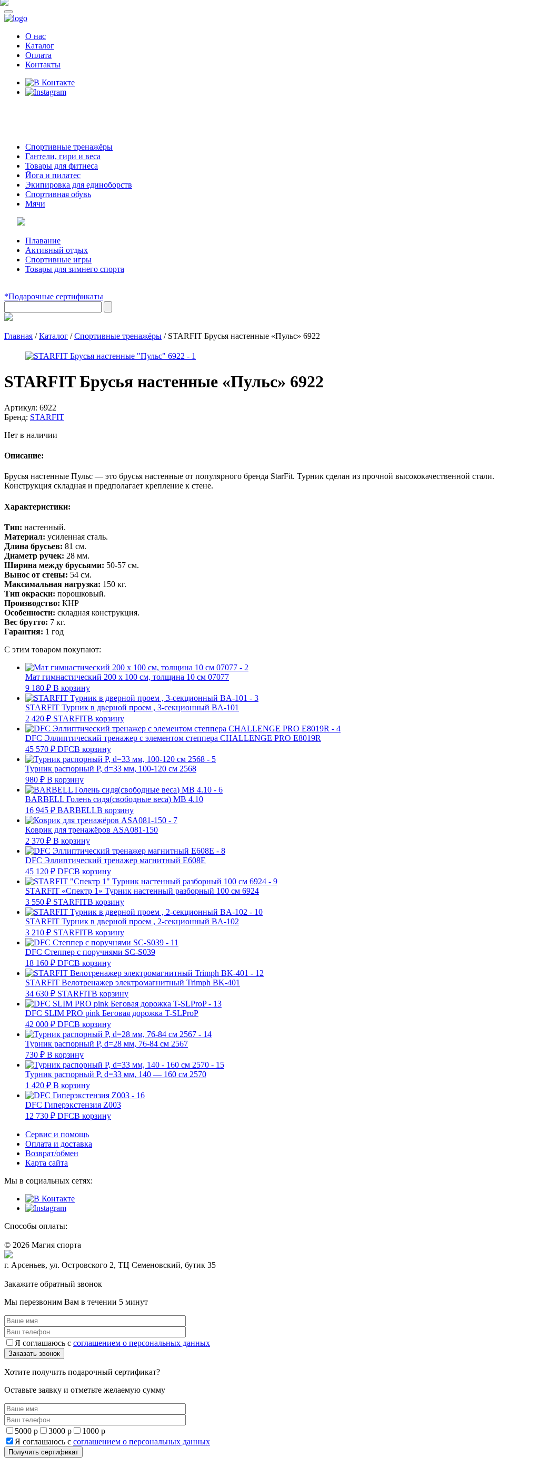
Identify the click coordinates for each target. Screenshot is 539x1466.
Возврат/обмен (51, 1153)
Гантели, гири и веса (63, 156)
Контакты (43, 64)
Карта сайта (46, 1162)
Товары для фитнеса (61, 165)
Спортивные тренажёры (69, 146)
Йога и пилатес (53, 175)
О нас (35, 36)
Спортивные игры (58, 259)
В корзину (71, 687)
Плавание (43, 240)
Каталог (39, 45)
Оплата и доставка (58, 1143)
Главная (18, 335)
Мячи (35, 203)
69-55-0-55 (36, 111)
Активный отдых (56, 250)
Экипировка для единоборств (78, 184)
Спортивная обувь (58, 194)
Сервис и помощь (57, 1134)
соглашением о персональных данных (141, 1342)
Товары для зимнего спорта (74, 269)
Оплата (38, 55)
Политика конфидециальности (52, 1275)
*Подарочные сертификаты (53, 296)
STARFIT (47, 417)
